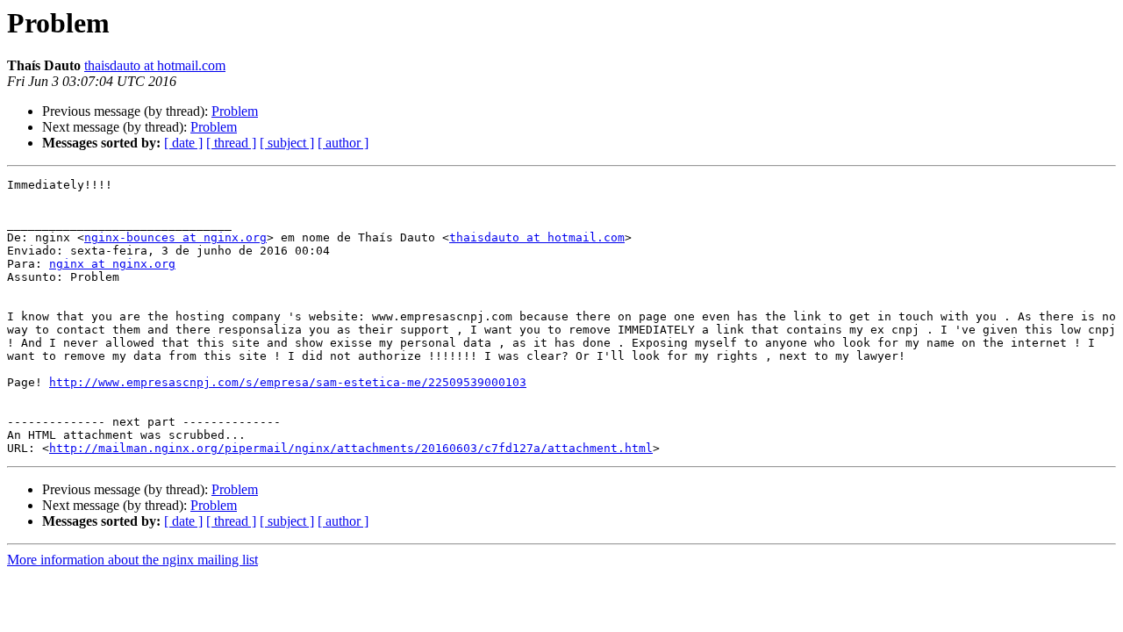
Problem (234, 111)
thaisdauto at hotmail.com (154, 65)
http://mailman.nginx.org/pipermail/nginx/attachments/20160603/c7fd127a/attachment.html (351, 448)
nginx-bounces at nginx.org (175, 237)
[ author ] (343, 142)
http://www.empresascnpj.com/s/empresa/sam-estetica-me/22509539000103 (287, 382)
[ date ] (183, 142)
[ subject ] (287, 142)
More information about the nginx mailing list (132, 559)
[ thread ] (231, 142)
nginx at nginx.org (112, 263)
